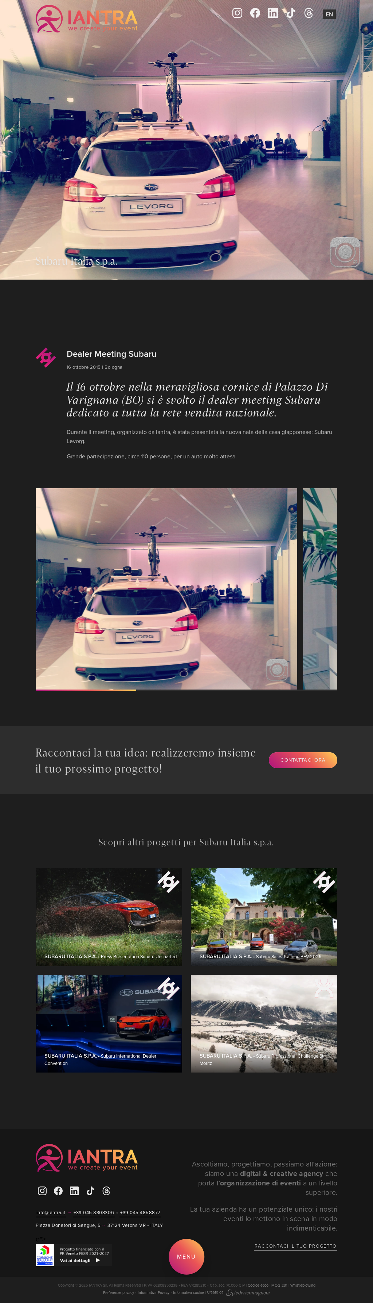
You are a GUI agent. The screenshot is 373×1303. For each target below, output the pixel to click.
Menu (186, 1256)
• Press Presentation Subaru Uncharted (110, 956)
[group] (178, 589)
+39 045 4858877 (140, 1212)
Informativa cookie (188, 1292)
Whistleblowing (302, 1285)
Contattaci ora (303, 760)
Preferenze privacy (118, 1292)
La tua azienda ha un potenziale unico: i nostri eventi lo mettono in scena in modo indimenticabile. (263, 1218)
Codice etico (258, 1285)
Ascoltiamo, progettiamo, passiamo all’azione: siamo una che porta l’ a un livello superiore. (265, 1178)
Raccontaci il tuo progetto (296, 1246)
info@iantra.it (51, 1212)
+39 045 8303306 (94, 1212)
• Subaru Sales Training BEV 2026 (261, 956)
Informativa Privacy (153, 1292)
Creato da (216, 1292)
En (329, 14)
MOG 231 (279, 1285)
